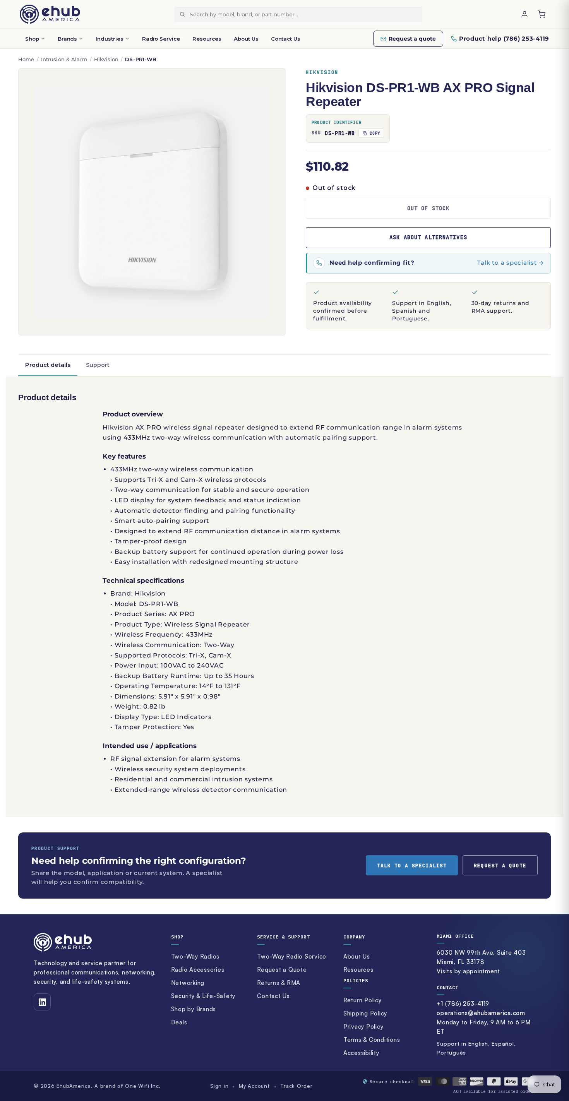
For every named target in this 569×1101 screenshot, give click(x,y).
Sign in (219, 1086)
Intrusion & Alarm (64, 59)
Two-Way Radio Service (291, 956)
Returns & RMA (278, 982)
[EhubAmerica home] (96, 942)
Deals (179, 1022)
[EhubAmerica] (50, 14)
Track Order (296, 1086)
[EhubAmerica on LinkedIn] (42, 1001)
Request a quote (412, 39)
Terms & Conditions (371, 1039)
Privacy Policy (363, 1026)
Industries (109, 39)
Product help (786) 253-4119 (504, 38)
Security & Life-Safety (203, 996)
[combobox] (306, 14)
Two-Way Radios (195, 956)
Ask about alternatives (428, 237)
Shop (32, 39)
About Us (246, 39)
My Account (254, 1086)
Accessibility (361, 1052)
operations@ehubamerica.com (481, 1013)
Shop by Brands (193, 1009)
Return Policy (362, 1000)
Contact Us (285, 39)
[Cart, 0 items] (541, 14)
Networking (188, 982)
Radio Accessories (198, 969)
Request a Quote (282, 969)
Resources (206, 39)
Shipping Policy (365, 1013)
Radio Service (161, 39)
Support (98, 364)
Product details (47, 364)
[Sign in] (524, 14)
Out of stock (428, 208)
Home (26, 59)
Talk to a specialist (412, 865)
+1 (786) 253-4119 (463, 1003)
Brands (67, 39)
